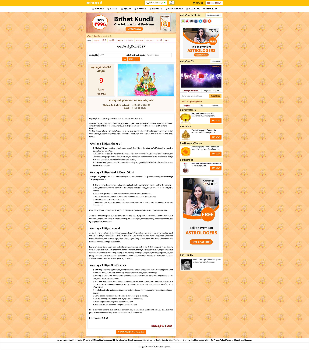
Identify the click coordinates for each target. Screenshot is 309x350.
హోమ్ (89, 36)
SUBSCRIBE (216, 61)
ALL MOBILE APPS (214, 15)
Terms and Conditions (235, 340)
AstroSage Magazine (192, 101)
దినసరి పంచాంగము (174, 9)
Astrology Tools (154, 340)
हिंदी (201, 106)
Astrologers (62, 340)
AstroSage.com (165, 347)
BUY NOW (216, 121)
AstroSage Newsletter (190, 91)
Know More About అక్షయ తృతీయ (131, 332)
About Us (209, 340)
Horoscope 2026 (139, 340)
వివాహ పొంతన (210, 9)
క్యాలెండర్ (126, 9)
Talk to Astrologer (155, 2)
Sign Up (218, 3)
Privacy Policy (219, 340)
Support (248, 340)
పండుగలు (112, 9)
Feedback (178, 340)
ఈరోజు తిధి (198, 3)
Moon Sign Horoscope (103, 340)
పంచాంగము (98, 9)
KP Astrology (118, 340)
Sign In (210, 3)
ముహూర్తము (155, 9)
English (187, 106)
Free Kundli (88, 340)
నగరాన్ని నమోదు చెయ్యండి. (135, 55)
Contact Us (200, 340)
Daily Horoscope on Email (213, 91)
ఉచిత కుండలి (193, 9)
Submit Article (188, 340)
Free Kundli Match (75, 340)
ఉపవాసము (140, 9)
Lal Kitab (128, 340)
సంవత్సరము (93, 55)
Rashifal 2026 (167, 340)
